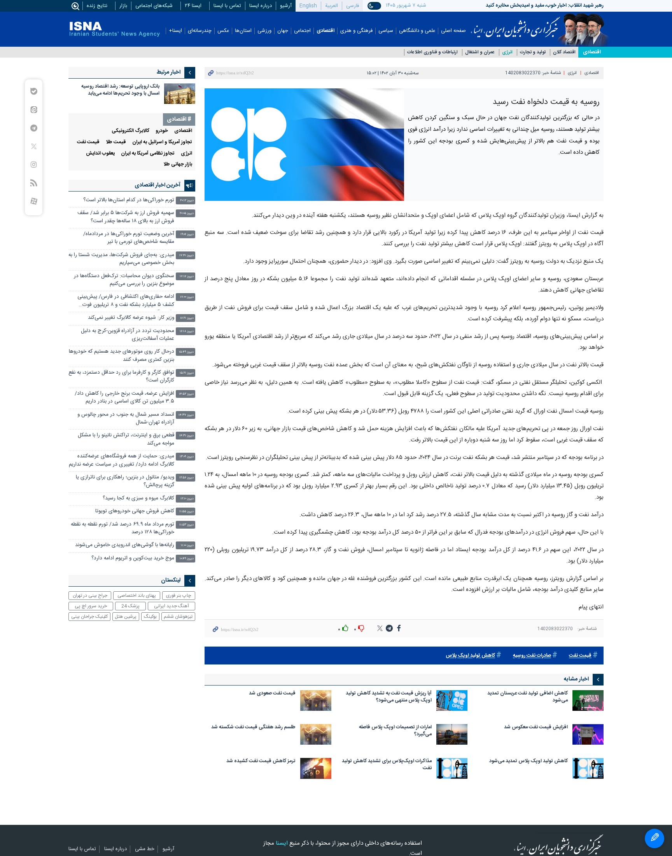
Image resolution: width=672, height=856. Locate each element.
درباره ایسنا (260, 6)
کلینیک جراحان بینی (89, 616)
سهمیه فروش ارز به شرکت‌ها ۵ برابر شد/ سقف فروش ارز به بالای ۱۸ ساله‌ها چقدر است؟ (125, 217)
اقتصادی (325, 31)
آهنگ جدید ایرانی (171, 606)
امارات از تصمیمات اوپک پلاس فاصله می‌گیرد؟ (395, 731)
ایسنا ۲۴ (193, 6)
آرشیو (286, 6)
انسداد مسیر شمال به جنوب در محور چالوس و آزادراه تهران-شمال (125, 419)
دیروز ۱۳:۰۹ (187, 456)
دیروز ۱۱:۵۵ (186, 511)
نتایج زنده (97, 6)
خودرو (162, 131)
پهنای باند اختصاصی (136, 595)
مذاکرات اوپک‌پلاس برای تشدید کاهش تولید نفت (387, 765)
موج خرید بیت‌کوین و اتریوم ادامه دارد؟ (132, 558)
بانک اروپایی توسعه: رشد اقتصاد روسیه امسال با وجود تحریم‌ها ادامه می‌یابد (120, 90)
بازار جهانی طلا (177, 164)
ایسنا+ (175, 31)
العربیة (331, 6)
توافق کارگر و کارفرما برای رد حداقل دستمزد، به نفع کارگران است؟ (121, 377)
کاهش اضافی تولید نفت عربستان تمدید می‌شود (527, 697)
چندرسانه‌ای (200, 31)
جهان (282, 31)
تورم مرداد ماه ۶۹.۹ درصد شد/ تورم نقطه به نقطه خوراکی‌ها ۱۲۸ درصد (122, 528)
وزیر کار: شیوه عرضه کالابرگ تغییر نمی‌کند (131, 318)
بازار (123, 6)
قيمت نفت (580, 656)
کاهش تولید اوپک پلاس (470, 656)
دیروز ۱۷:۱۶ (187, 276)
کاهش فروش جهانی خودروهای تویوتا (134, 511)
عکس (223, 31)
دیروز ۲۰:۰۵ (187, 213)
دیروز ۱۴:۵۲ (186, 394)
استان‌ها (243, 31)
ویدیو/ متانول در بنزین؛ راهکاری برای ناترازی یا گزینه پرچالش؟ (125, 481)
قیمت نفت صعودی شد (272, 694)
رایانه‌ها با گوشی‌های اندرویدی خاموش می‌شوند (124, 545)
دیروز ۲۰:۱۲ (187, 200)
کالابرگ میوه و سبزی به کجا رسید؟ (138, 498)
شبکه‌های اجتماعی (154, 6)
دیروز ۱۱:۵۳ (186, 524)
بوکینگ (150, 616)
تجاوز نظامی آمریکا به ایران (148, 153)
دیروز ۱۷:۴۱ (186, 255)
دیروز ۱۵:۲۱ (187, 373)
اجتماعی (302, 31)
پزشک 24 (130, 606)
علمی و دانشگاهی (417, 31)
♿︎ (654, 838)
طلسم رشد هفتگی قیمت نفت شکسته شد (253, 727)
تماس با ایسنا (227, 6)
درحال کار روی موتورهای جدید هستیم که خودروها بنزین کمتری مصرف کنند (121, 356)
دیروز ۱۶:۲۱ (187, 318)
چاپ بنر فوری (178, 595)
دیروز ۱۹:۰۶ (187, 234)
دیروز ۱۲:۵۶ (186, 477)
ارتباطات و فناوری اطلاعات (432, 52)
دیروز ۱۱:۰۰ (187, 545)
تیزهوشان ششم (178, 616)
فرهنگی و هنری (356, 31)
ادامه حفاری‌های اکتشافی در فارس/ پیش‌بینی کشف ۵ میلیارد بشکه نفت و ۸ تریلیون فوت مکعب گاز (125, 301)
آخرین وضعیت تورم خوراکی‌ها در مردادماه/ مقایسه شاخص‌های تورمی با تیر (128, 238)
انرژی (507, 52)
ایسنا (515, 24)
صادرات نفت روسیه (532, 656)
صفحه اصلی (453, 31)
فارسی (352, 6)
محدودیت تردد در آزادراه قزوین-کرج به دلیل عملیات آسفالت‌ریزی (127, 335)
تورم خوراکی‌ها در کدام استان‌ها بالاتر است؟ (128, 200)
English (308, 6)
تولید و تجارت (533, 52)
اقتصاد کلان (564, 52)
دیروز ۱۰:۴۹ (187, 558)
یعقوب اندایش (100, 153)
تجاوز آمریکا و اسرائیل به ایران (162, 142)
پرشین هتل (125, 616)
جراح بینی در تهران (90, 595)
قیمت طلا (116, 142)
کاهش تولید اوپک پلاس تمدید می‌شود (528, 761)
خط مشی (144, 849)
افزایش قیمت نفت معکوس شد (536, 727)
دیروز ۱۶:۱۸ (187, 331)
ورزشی (264, 31)
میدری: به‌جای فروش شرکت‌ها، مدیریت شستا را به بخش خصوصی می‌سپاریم (121, 259)
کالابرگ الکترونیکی (130, 131)
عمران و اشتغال (480, 52)
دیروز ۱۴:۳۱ (186, 435)
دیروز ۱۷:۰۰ (187, 297)
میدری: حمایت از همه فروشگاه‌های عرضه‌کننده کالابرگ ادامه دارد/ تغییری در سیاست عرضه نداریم (121, 460)
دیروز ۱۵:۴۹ (186, 352)
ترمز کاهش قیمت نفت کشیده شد (261, 761)
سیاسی (385, 31)
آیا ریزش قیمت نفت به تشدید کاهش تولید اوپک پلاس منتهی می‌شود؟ (389, 697)
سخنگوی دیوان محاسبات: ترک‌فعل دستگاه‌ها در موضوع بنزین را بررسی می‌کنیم (124, 280)
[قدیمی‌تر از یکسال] (588, 700)
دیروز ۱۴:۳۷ (186, 415)
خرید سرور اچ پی (91, 606)
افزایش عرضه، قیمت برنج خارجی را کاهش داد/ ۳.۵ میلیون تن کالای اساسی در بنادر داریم (124, 398)
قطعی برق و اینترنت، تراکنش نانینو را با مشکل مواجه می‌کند (126, 439)
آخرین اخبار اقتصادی (157, 185)
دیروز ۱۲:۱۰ (187, 498)
